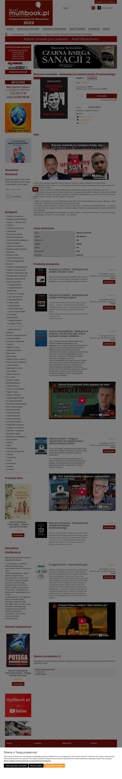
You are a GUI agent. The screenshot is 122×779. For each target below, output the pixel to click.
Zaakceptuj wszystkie (54, 766)
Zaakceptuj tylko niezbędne (16, 766)
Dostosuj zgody (36, 766)
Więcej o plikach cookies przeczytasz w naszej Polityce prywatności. (27, 761)
